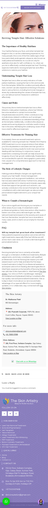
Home (4, 455)
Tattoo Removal (8, 433)
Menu (42, 4)
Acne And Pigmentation (11, 428)
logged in (16, 388)
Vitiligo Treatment (9, 435)
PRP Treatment (8, 440)
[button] (6, 501)
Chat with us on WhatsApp (26, 361)
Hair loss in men (20, 374)
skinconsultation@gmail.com (16, 331)
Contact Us (6, 460)
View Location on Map (13, 318)
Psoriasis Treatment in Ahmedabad (16, 445)
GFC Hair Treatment (10, 447)
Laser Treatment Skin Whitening (14, 437)
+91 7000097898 (9, 8)
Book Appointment (32, 8)
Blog (4, 457)
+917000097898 (13, 489)
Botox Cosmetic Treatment (13, 442)
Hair (7, 374)
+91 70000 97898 (12, 334)
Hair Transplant (8, 430)
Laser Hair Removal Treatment (14, 425)
